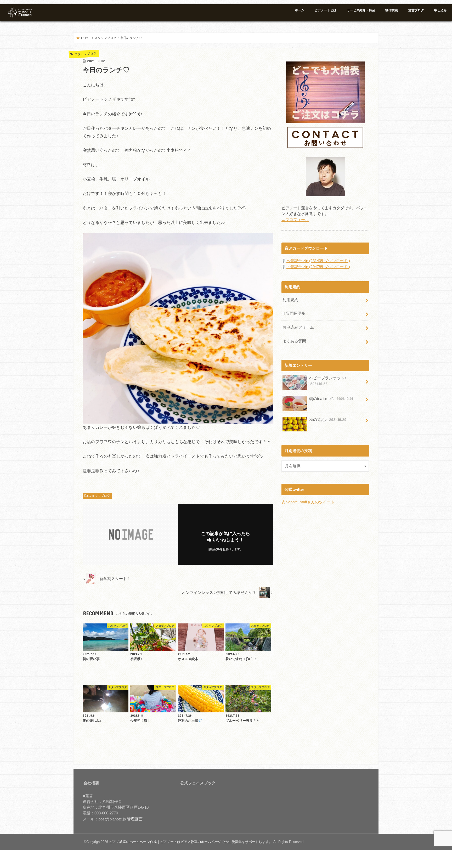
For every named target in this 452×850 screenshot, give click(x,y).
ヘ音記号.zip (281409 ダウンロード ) (318, 261)
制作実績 (391, 10)
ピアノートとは (325, 10)
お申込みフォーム (298, 327)
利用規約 (290, 300)
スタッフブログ (99, 496)
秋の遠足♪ (327, 420)
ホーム (299, 10)
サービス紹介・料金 (361, 10)
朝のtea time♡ (331, 399)
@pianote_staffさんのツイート (308, 502)
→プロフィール (295, 220)
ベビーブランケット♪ (328, 381)
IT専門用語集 (294, 313)
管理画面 (135, 819)
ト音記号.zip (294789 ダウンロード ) (318, 267)
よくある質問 (294, 341)
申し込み (440, 10)
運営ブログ (416, 10)
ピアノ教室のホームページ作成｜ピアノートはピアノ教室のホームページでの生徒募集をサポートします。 (190, 842)
